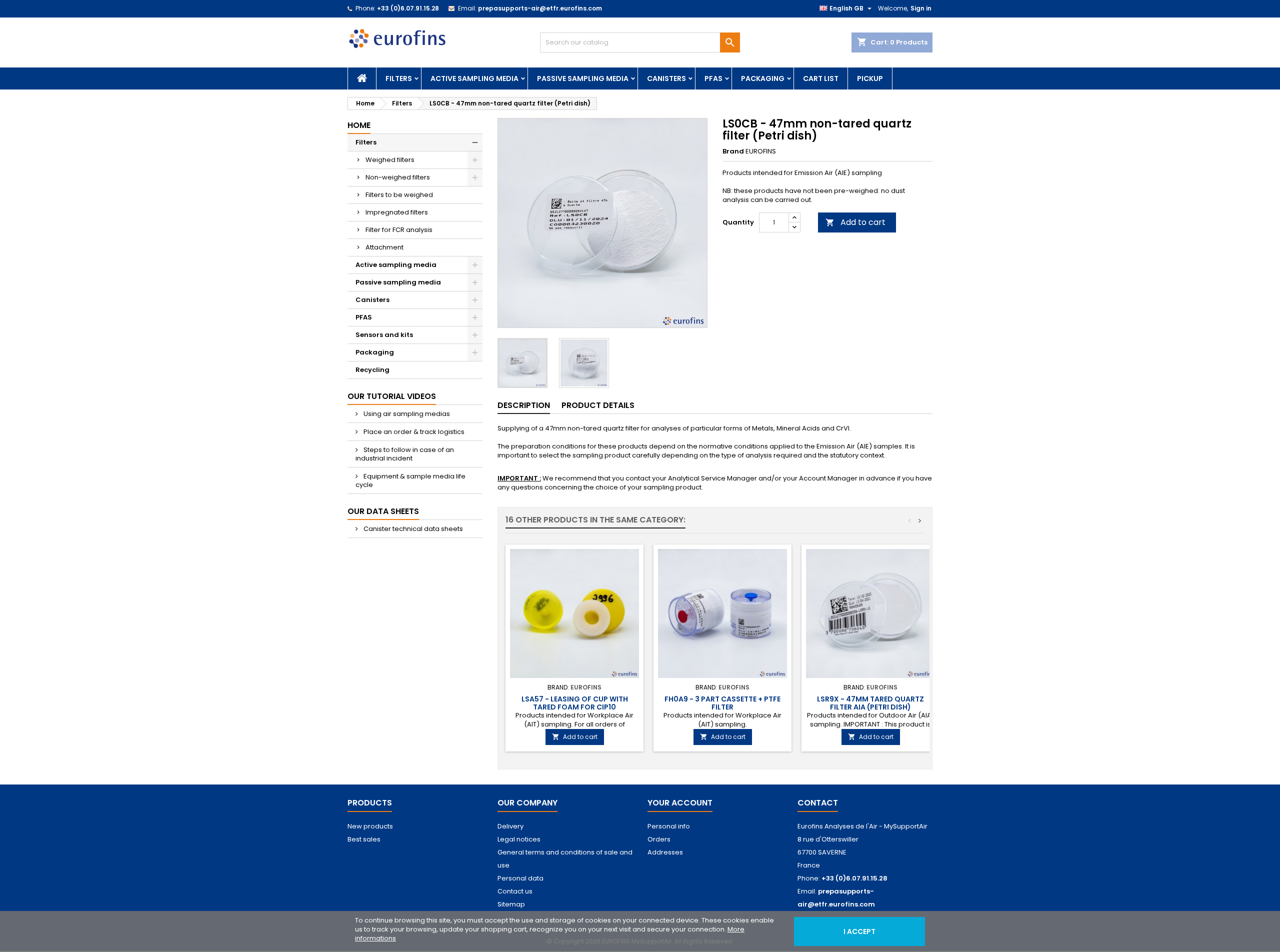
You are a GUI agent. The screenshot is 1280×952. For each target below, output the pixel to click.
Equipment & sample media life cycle (411, 481)
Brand (733, 151)
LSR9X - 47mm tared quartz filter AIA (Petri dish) (870, 703)
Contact (818, 802)
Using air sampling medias (406, 413)
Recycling (373, 369)
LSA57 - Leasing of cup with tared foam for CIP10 (575, 703)
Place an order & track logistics (413, 431)
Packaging (762, 79)
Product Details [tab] (598, 405)
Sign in (921, 8)
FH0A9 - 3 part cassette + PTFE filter (722, 703)
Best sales (364, 839)
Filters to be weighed (399, 195)
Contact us (515, 891)
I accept (860, 931)
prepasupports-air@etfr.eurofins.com (540, 8)
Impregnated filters (397, 212)
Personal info (669, 826)
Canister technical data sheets (412, 529)
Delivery (511, 826)
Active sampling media (474, 79)
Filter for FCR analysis (399, 229)
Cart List (820, 79)
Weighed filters (390, 159)
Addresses (665, 852)
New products (370, 826)
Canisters (666, 79)
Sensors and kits (384, 335)
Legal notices (519, 839)
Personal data (521, 878)
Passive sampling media (582, 79)
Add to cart (856, 222)
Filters (399, 79)
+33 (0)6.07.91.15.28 (408, 8)
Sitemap (511, 904)
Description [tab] (524, 405)
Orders (659, 839)
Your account (680, 802)
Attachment (385, 247)
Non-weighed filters (398, 177)
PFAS (713, 79)
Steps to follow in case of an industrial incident (405, 454)
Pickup (870, 79)
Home (359, 125)
